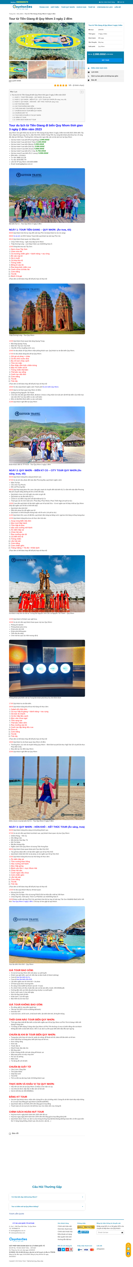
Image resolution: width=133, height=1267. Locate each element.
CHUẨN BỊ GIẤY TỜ (21, 113)
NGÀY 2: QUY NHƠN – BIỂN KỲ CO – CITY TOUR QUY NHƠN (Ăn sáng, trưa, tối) (40, 99)
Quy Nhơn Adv (38, 1261)
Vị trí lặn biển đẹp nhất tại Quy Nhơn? (24, 1197)
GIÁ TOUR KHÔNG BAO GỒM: (24, 106)
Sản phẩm (20, 14)
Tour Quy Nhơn (68, 7)
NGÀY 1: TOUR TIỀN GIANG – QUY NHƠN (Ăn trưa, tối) (33, 97)
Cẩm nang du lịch (105, 7)
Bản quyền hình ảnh (65, 1237)
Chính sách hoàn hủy (65, 1231)
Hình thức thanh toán (65, 1229)
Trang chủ (44, 7)
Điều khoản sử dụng (65, 1234)
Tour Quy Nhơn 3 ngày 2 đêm (22, 901)
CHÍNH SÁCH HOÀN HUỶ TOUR (26, 119)
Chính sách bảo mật (65, 1226)
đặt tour (105, 60)
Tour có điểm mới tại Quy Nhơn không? (25, 1206)
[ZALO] (128, 1248)
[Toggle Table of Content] (81, 92)
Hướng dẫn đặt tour (64, 1239)
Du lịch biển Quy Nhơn (51, 387)
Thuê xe (91, 7)
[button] (82, 41)
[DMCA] (86, 1227)
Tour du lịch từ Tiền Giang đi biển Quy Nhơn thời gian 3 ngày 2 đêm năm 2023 (39, 95)
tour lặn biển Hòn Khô (24, 979)
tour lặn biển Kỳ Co (23, 977)
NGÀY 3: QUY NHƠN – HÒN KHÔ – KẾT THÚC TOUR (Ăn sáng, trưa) (37, 101)
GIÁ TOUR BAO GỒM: (22, 104)
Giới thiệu (55, 7)
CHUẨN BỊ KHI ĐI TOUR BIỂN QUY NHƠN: (28, 110)
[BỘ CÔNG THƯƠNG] (83, 1232)
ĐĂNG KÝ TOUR (21, 117)
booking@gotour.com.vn (24, 164)
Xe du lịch (16, 236)
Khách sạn (81, 7)
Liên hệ (118, 7)
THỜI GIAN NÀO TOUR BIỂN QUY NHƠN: (28, 108)
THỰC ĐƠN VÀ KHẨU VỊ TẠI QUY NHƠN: (28, 115)
